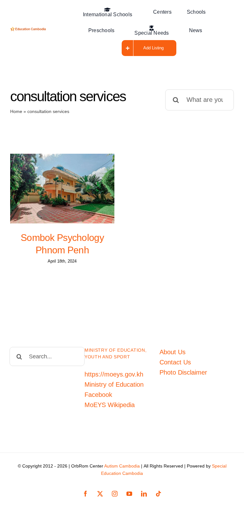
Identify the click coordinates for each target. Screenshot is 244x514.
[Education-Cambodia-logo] (29, 29)
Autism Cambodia (122, 465)
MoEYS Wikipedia (110, 404)
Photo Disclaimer (183, 372)
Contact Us (175, 362)
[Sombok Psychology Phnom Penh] (62, 188)
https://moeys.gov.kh (114, 374)
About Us (172, 352)
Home (16, 111)
